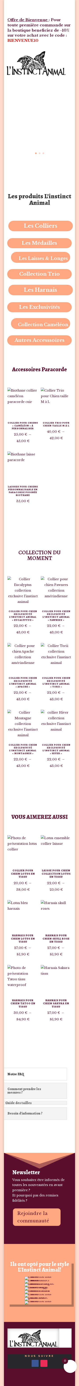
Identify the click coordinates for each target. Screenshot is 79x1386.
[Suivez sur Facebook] (35, 1363)
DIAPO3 (30, 142)
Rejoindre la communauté (33, 1217)
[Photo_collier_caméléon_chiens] (39, 1280)
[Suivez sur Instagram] (43, 1363)
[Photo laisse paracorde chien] (39, 1297)
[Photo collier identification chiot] (39, 1291)
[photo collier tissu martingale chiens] (39, 1284)
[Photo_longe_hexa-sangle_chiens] (39, 1287)
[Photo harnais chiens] (39, 1277)
